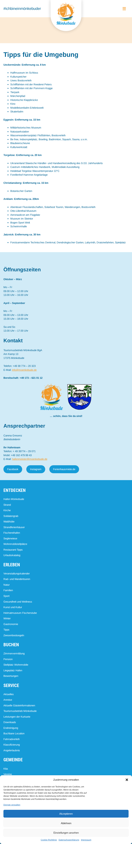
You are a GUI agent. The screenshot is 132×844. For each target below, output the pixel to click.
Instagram (35, 469)
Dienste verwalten (11, 805)
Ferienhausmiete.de (64, 469)
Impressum (86, 840)
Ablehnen (66, 823)
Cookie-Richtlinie (49, 840)
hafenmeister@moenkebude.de (29, 458)
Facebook (12, 469)
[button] (127, 779)
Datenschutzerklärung (69, 840)
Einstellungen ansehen (66, 832)
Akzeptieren (66, 813)
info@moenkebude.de (24, 369)
